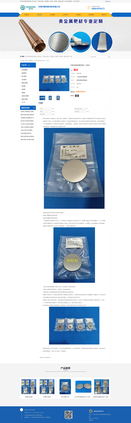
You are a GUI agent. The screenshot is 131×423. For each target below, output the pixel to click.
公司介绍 (65, 14)
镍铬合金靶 (25, 99)
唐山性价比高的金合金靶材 (27, 120)
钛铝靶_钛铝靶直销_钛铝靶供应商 (28, 111)
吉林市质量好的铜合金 (26, 133)
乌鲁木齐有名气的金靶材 (26, 130)
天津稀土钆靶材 (28, 397)
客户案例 (91, 14)
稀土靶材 (24, 76)
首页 (26, 60)
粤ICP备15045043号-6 (39, 412)
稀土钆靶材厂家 (46, 397)
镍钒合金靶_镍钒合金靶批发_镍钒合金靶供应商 (28, 136)
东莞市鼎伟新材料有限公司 (30, 415)
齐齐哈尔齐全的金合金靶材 (27, 124)
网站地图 (48, 417)
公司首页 (26, 14)
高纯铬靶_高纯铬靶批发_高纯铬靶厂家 (28, 117)
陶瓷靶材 (24, 73)
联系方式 (104, 14)
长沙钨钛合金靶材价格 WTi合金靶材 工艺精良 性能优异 (69, 397)
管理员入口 (43, 417)
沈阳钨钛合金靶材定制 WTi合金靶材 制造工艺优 (104, 397)
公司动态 (78, 14)
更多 (34, 108)
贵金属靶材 (25, 69)
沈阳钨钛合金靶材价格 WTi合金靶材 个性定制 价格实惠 (88, 397)
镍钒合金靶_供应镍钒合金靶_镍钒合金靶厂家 (28, 139)
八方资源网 (32, 417)
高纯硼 (23, 86)
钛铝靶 (23, 89)
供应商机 (39, 14)
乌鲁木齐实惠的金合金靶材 (27, 127)
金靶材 (23, 92)
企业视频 (52, 14)
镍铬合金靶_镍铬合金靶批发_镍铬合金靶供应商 (28, 114)
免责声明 (38, 417)
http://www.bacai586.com (45, 357)
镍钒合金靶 (25, 83)
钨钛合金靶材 (25, 96)
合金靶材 (24, 79)
